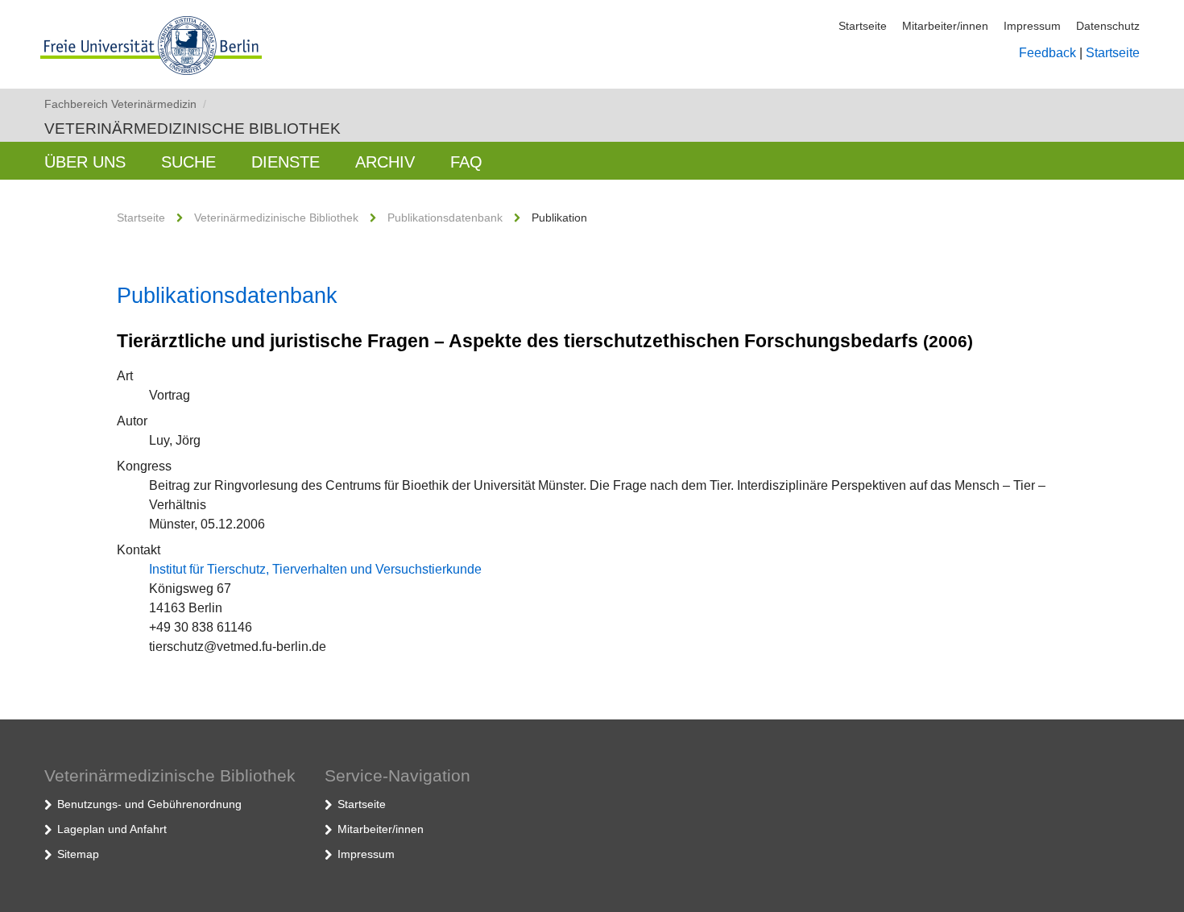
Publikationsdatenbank (445, 217)
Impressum (1032, 25)
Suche (188, 162)
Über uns (85, 162)
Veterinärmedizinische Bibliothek (192, 128)
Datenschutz (1108, 25)
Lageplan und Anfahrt (112, 829)
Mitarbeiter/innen (945, 25)
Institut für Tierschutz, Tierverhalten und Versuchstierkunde (315, 569)
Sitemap (78, 854)
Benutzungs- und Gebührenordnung (149, 804)
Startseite (862, 25)
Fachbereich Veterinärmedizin (125, 104)
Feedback (1047, 53)
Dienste (285, 162)
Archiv (385, 162)
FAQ (466, 162)
